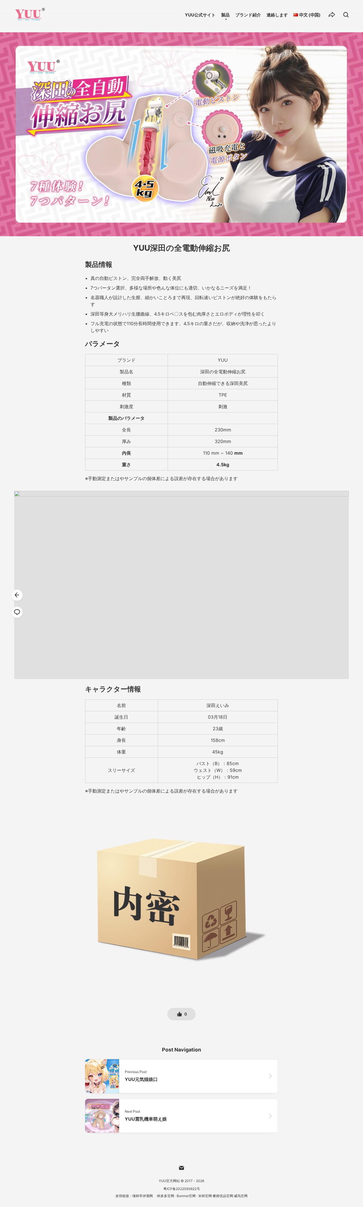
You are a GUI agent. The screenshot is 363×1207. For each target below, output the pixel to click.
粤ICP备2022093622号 (181, 1189)
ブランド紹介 (248, 15)
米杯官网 (205, 1196)
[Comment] (17, 612)
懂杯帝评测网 (142, 1196)
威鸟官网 (241, 1196)
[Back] (17, 595)
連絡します (277, 15)
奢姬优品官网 (223, 1196)
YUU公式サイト (200, 15)
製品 (225, 15)
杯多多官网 (165, 1196)
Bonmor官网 (186, 1196)
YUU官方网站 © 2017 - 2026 (181, 1181)
